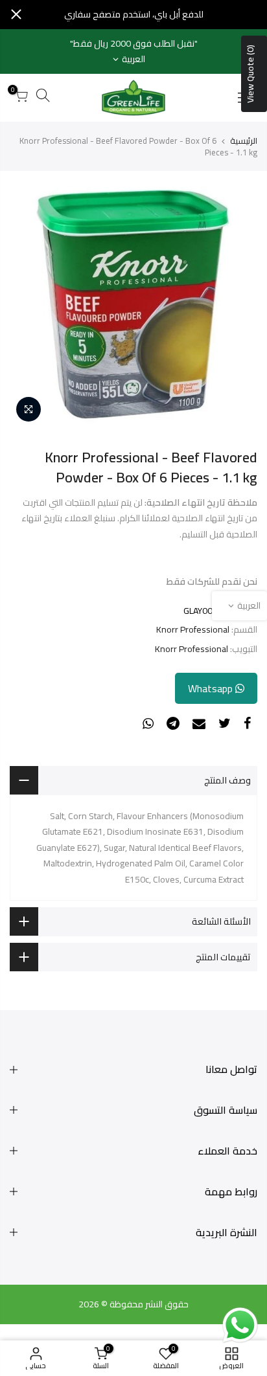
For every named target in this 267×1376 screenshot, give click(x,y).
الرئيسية (243, 140)
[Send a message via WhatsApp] (240, 1325)
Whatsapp (211, 688)
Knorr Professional (192, 630)
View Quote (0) (250, 74)
